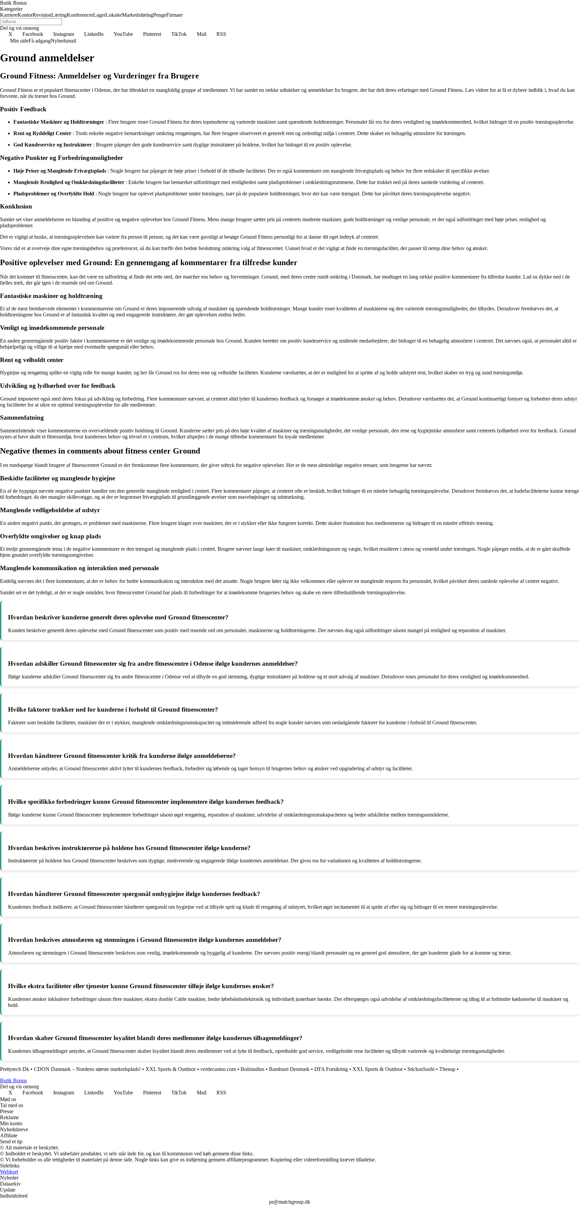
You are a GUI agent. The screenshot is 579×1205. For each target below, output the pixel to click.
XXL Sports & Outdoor (170, 1069)
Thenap (447, 1069)
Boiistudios (252, 1069)
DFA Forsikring (331, 1069)
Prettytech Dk (14, 1069)
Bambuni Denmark (289, 1069)
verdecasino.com (218, 1069)
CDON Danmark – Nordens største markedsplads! (87, 1069)
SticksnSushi (421, 1069)
